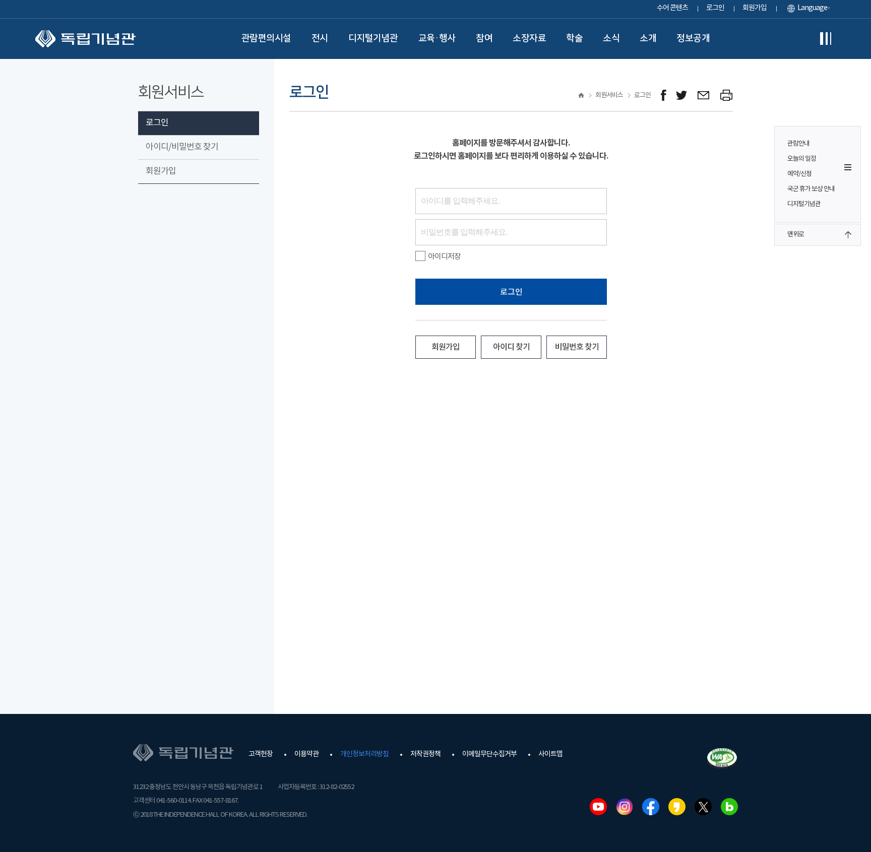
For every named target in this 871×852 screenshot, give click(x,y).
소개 (648, 38)
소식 (611, 38)
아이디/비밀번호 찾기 (182, 147)
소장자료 (529, 38)
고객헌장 (260, 754)
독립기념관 (85, 38)
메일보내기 (704, 95)
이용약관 (306, 754)
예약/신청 (799, 174)
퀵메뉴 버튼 (847, 167)
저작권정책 (425, 754)
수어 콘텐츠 (672, 8)
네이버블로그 (729, 806)
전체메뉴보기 (826, 39)
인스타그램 (624, 806)
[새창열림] (663, 95)
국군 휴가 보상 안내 (811, 189)
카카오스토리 (677, 806)
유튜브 (598, 806)
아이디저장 (444, 256)
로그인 (715, 8)
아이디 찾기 (511, 347)
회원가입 (754, 8)
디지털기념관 (373, 38)
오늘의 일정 (801, 159)
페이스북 (650, 806)
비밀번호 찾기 (577, 347)
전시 (320, 38)
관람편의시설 (266, 38)
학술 (574, 38)
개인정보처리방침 (364, 754)
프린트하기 (726, 95)
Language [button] (812, 8)
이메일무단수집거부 (489, 754)
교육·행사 (437, 38)
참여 (484, 38)
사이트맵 (550, 754)
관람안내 (798, 144)
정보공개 (693, 38)
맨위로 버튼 (847, 234)
